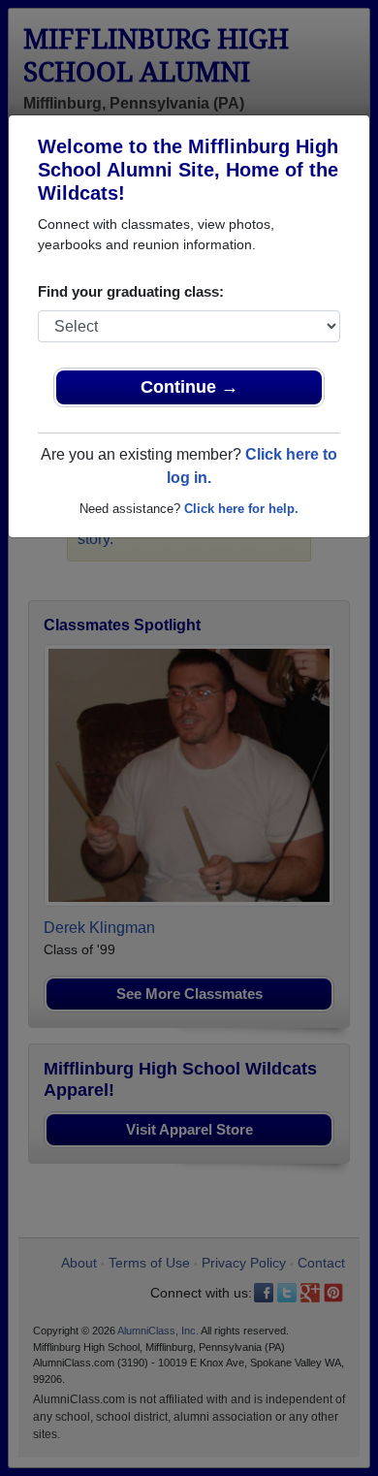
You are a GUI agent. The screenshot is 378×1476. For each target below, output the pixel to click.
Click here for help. (241, 508)
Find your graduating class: (131, 291)
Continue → (189, 387)
